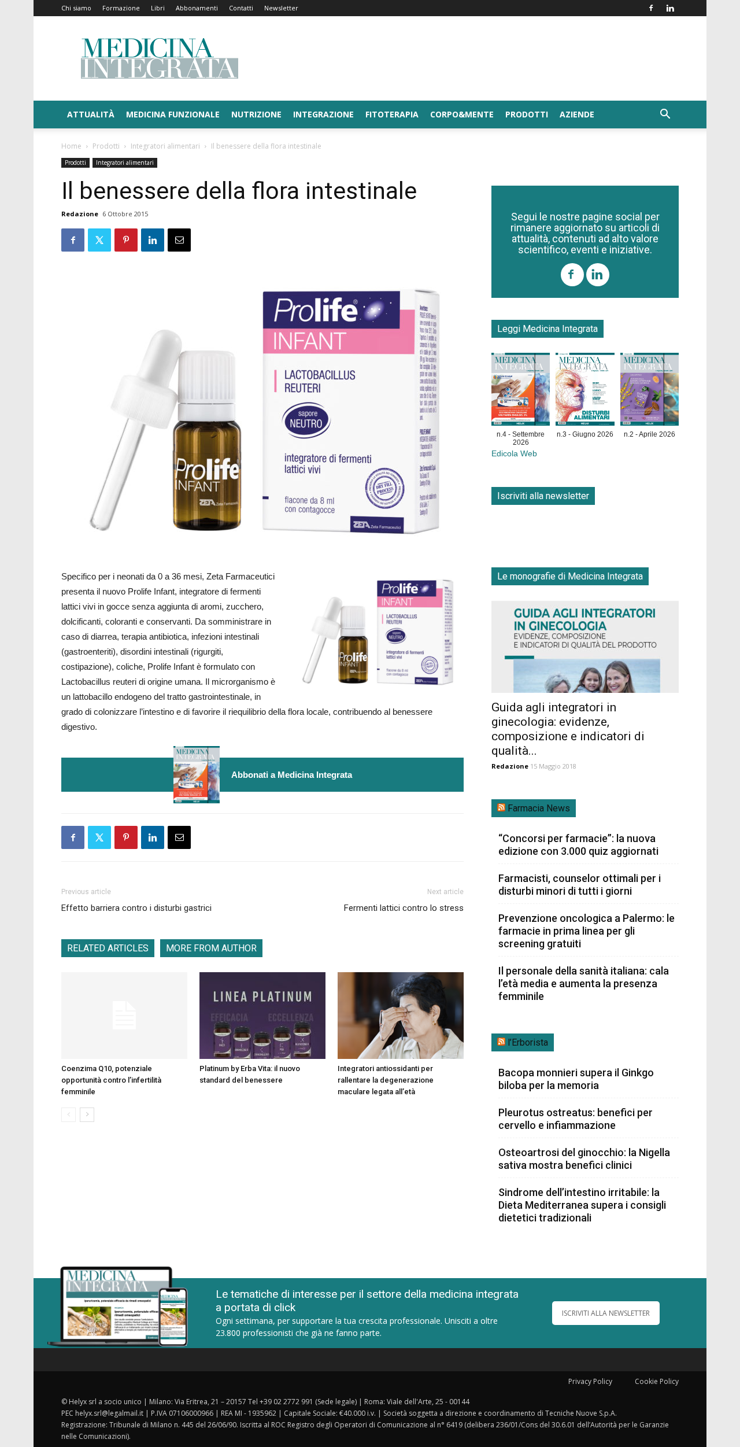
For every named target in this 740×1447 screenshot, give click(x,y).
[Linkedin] (670, 8)
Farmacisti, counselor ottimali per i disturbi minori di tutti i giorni (579, 884)
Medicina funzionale (173, 114)
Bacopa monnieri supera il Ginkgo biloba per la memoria (576, 1078)
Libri (158, 7)
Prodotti (526, 114)
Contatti (241, 7)
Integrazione (323, 114)
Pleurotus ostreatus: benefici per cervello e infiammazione (575, 1118)
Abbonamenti (197, 7)
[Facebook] (651, 8)
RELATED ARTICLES (108, 948)
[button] (665, 115)
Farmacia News (539, 808)
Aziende (577, 114)
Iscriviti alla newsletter (543, 495)
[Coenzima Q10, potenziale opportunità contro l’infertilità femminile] (124, 1015)
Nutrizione (256, 114)
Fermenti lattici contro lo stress (404, 908)
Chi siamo (76, 7)
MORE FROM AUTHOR (211, 948)
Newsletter (281, 7)
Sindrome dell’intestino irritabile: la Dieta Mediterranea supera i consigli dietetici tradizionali (582, 1205)
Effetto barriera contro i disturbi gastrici (136, 908)
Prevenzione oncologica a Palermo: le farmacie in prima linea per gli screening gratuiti (586, 931)
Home (71, 146)
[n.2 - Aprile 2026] (649, 391)
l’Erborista (528, 1042)
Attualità (90, 114)
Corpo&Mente (462, 114)
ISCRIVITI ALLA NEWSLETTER (606, 1313)
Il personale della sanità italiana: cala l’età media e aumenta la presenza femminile (583, 983)
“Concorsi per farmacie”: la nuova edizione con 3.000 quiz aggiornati (578, 844)
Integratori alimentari (165, 146)
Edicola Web (514, 453)
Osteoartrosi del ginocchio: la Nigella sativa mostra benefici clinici (584, 1158)
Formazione (121, 7)
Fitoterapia (392, 114)
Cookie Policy (657, 1381)
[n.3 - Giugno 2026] (585, 391)
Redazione (79, 213)
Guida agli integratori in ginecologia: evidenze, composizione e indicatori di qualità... (568, 729)
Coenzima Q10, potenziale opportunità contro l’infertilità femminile (111, 1080)
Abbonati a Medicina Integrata (291, 775)
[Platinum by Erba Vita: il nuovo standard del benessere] (262, 1015)
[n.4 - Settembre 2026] (196, 774)
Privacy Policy (590, 1381)
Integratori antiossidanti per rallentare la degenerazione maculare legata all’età (386, 1080)
